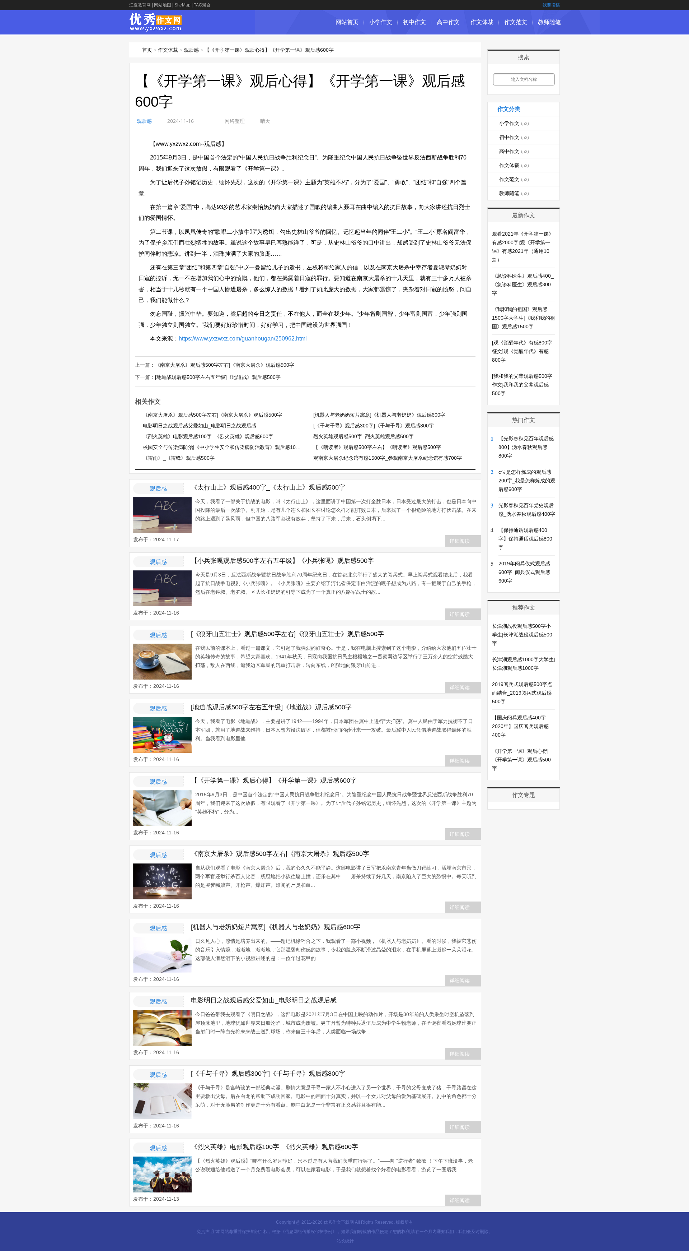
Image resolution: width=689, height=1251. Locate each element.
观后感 (191, 50)
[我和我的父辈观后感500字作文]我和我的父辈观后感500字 (522, 384)
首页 (147, 50)
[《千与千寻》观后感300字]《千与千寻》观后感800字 (373, 425)
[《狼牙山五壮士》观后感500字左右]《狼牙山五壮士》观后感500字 (287, 634)
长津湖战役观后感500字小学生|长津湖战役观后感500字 (522, 634)
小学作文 (380, 22)
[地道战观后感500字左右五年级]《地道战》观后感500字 (218, 377)
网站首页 (347, 22)
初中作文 (414, 22)
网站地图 (162, 5)
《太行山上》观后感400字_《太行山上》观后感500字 (268, 487)
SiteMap (182, 5)
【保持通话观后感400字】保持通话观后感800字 (525, 538)
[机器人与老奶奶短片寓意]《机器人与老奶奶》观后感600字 (379, 415)
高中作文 (448, 22)
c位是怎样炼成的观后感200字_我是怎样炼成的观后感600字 (526, 480)
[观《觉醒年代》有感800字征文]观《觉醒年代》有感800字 (522, 351)
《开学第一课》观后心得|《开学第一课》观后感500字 (521, 759)
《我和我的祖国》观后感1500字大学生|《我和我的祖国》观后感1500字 (523, 317)
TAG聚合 (202, 5)
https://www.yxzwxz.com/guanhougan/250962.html (243, 338)
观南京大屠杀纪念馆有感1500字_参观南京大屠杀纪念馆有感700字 (387, 458)
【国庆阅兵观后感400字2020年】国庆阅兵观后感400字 (520, 726)
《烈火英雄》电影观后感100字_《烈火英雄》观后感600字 (208, 436)
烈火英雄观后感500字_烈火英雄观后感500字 (363, 436)
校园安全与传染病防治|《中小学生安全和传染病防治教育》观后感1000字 (224, 447)
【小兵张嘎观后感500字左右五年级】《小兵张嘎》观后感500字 (282, 560)
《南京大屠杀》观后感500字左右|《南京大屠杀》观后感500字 (224, 365)
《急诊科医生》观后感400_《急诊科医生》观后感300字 (523, 284)
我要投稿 (551, 5)
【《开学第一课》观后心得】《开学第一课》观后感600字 (269, 50)
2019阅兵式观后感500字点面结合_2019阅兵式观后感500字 (522, 692)
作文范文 (515, 22)
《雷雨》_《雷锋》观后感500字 (179, 458)
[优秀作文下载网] (156, 28)
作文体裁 (481, 22)
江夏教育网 (140, 5)
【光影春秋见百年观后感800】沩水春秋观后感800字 (526, 447)
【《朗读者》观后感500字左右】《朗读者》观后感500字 (377, 447)
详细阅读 (460, 541)
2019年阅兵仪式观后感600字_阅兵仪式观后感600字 (524, 572)
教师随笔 (549, 22)
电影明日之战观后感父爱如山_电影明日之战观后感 (199, 425)
